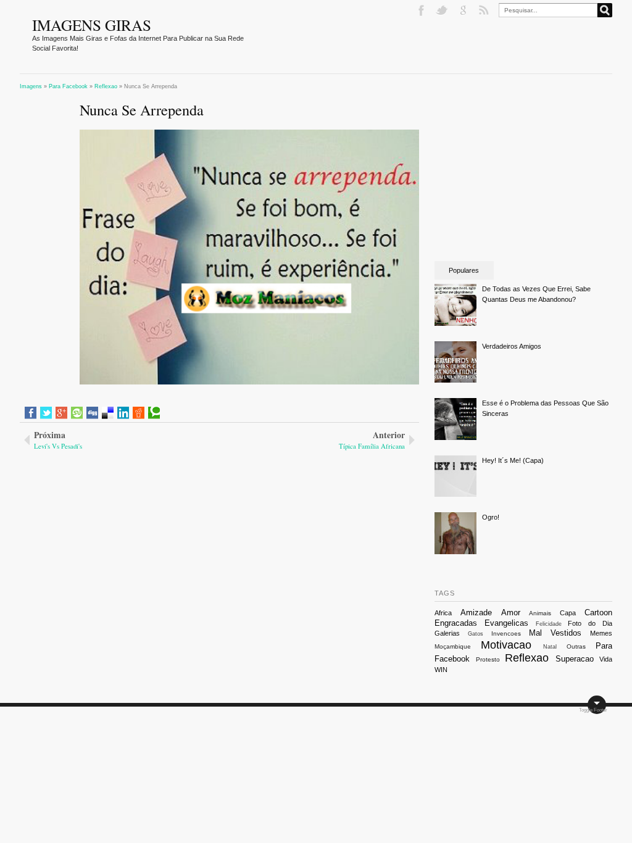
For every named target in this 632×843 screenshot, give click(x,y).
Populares (464, 270)
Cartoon (598, 612)
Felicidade (549, 624)
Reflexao (527, 658)
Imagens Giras (91, 24)
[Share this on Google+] (61, 413)
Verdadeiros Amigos (511, 346)
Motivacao (506, 645)
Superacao (574, 658)
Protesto (488, 659)
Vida (605, 659)
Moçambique (452, 646)
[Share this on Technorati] (154, 413)
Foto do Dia (590, 623)
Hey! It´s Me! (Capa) (513, 460)
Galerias (447, 633)
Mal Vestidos (555, 632)
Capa (568, 613)
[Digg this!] (92, 413)
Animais (540, 613)
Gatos (475, 634)
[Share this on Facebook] (30, 413)
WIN (440, 669)
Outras (576, 646)
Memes (601, 633)
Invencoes (506, 633)
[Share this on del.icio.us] (108, 413)
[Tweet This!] (46, 413)
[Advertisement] (125, 534)
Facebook (422, 10)
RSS (485, 10)
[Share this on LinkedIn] (123, 413)
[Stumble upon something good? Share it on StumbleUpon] (77, 413)
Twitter (443, 10)
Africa (443, 613)
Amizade (476, 612)
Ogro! (490, 517)
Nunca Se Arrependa (142, 109)
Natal (550, 647)
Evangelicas (506, 623)
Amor (510, 612)
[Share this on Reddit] (138, 413)
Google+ (464, 10)
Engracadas (455, 623)
